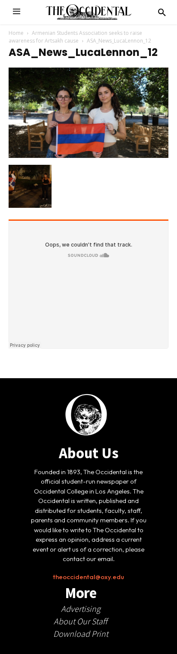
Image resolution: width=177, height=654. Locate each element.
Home (16, 33)
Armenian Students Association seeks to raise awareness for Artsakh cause (75, 36)
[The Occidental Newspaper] (88, 12)
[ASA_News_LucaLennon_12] (88, 155)
